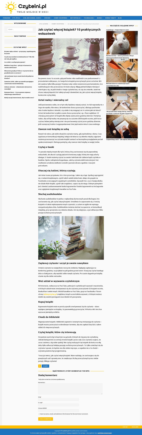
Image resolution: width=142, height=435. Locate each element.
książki (45, 366)
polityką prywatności (105, 433)
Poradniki (6, 18)
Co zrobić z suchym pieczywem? (14, 62)
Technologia (89, 18)
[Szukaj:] (20, 29)
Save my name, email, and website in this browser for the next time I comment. (64, 414)
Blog (120, 18)
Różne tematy (110, 18)
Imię (39, 397)
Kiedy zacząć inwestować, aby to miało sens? (19, 97)
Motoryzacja (75, 18)
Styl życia (16, 18)
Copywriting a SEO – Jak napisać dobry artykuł (121, 139)
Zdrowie (47, 18)
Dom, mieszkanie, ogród (32, 18)
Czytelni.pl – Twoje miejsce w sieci (117, 30)
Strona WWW (42, 408)
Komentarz (41, 382)
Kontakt (125, 426)
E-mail (40, 402)
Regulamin (135, 426)
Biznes (99, 18)
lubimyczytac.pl (50, 294)
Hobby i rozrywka (60, 18)
